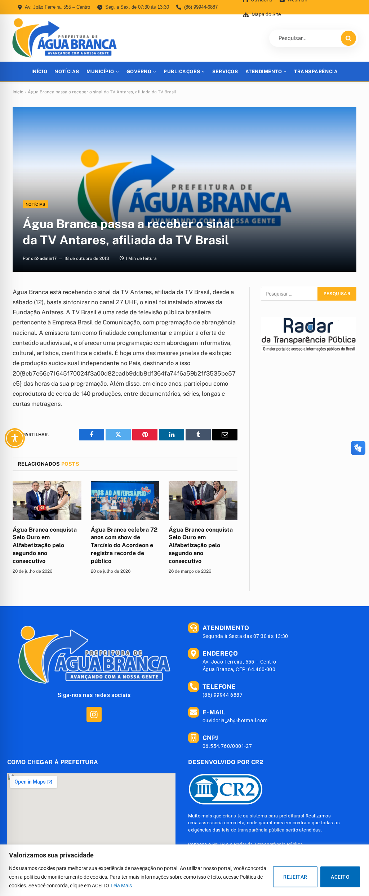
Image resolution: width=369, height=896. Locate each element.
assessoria (211, 822)
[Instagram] (93, 714)
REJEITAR (295, 877)
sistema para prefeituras (276, 816)
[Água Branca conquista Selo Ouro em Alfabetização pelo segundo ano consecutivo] (47, 500)
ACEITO (340, 877)
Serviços (225, 71)
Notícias (66, 71)
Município (100, 71)
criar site (232, 816)
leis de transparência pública (253, 830)
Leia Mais (121, 885)
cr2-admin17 (44, 258)
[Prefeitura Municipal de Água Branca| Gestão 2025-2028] (64, 38)
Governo (139, 71)
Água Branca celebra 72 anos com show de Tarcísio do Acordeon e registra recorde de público (124, 545)
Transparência (316, 71)
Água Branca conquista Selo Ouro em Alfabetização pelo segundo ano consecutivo (45, 545)
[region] (184, 870)
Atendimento (263, 71)
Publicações (182, 71)
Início (39, 71)
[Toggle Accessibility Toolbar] (14, 438)
